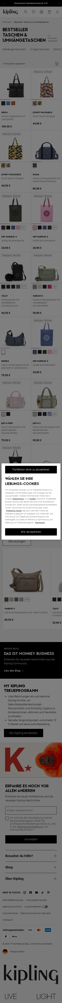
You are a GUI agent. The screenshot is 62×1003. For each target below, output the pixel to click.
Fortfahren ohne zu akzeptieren (31, 469)
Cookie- (32, 499)
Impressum (40, 522)
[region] (30, 501)
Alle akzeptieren (31, 531)
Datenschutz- (18, 499)
